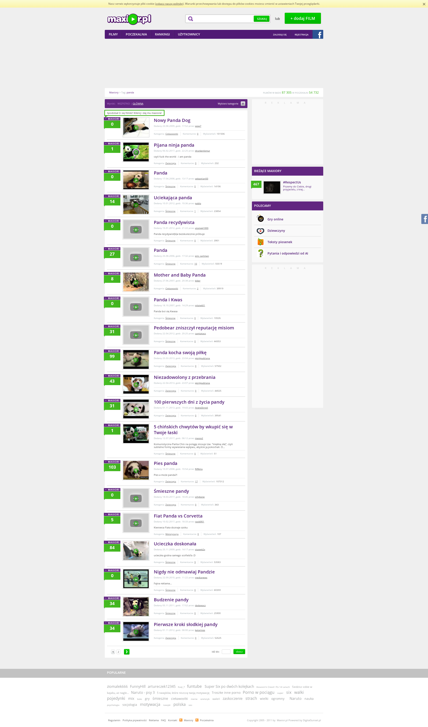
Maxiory (188, 720)
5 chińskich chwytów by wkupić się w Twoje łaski (193, 429)
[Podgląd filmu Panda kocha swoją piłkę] (136, 359)
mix (131, 698)
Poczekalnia (207, 720)
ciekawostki (179, 698)
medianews (201, 577)
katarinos (200, 630)
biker (197, 280)
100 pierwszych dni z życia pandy (189, 402)
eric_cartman (202, 255)
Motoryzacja (172, 534)
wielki (264, 698)
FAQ (163, 720)
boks (139, 698)
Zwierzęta (170, 163)
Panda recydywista (174, 222)
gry (147, 698)
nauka (309, 698)
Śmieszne (170, 186)
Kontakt (172, 720)
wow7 (198, 125)
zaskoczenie (233, 698)
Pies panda (165, 463)
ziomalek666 (117, 686)
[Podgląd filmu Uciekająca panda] (136, 205)
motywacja (150, 704)
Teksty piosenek (280, 242)
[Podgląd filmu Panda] (136, 180)
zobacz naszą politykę (169, 4)
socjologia (129, 704)
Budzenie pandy (171, 600)
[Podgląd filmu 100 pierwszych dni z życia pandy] (136, 409)
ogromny (277, 698)
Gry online (275, 219)
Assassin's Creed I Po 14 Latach (273, 686)
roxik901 (199, 521)
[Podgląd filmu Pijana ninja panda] (136, 152)
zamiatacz (200, 333)
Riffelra (199, 468)
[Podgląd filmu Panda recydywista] (136, 229)
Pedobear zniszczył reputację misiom (194, 328)
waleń (216, 699)
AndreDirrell (201, 407)
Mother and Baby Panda (180, 275)
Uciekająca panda (173, 198)
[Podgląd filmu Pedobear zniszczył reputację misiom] (136, 335)
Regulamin (114, 720)
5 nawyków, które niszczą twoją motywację (183, 693)
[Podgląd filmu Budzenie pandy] (136, 607)
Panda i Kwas (168, 300)
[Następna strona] (127, 652)
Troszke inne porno (226, 692)
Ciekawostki (171, 133)
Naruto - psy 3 (143, 692)
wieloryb (205, 698)
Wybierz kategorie (228, 103)
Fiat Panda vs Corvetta (178, 516)
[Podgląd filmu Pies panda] (136, 470)
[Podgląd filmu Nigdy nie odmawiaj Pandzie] (136, 579)
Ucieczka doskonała (175, 544)
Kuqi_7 (181, 686)
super (280, 692)
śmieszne (160, 698)
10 (195, 263)
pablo (198, 203)
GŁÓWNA (138, 103)
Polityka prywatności (135, 720)
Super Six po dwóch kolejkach (229, 686)
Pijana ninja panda (174, 145)
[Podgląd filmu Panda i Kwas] (136, 307)
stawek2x (200, 549)
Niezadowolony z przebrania (185, 377)
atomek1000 (201, 228)
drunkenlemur (202, 150)
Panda (160, 173)
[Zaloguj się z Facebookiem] (318, 34)
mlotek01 (200, 305)
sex (190, 704)
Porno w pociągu (258, 692)
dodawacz (200, 605)
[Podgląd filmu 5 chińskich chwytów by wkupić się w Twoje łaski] (136, 434)
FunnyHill (138, 686)
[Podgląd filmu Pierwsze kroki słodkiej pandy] (136, 631)
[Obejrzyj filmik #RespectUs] (272, 187)
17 (196, 481)
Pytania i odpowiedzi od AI (288, 253)
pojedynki (116, 698)
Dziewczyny (276, 230)
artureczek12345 (162, 686)
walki (299, 692)
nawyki (167, 704)
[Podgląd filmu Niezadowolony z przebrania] (136, 384)
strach (251, 698)
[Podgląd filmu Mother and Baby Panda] (136, 282)
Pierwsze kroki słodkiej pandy (186, 624)
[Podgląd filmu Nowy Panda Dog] (136, 127)
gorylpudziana (202, 358)
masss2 (199, 438)
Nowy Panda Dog (172, 120)
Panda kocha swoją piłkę (180, 352)
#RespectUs (292, 182)
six (288, 692)
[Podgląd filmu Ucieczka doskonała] (136, 551)
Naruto (296, 698)
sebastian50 (201, 178)
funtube (194, 686)
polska (179, 704)
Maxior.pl (129, 19)
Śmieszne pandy (171, 491)
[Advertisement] (214, 63)
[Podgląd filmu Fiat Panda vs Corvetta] (136, 523)
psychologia (113, 704)
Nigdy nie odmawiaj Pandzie (184, 572)
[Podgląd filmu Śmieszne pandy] (136, 498)
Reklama (154, 720)
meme (194, 698)
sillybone (200, 496)
